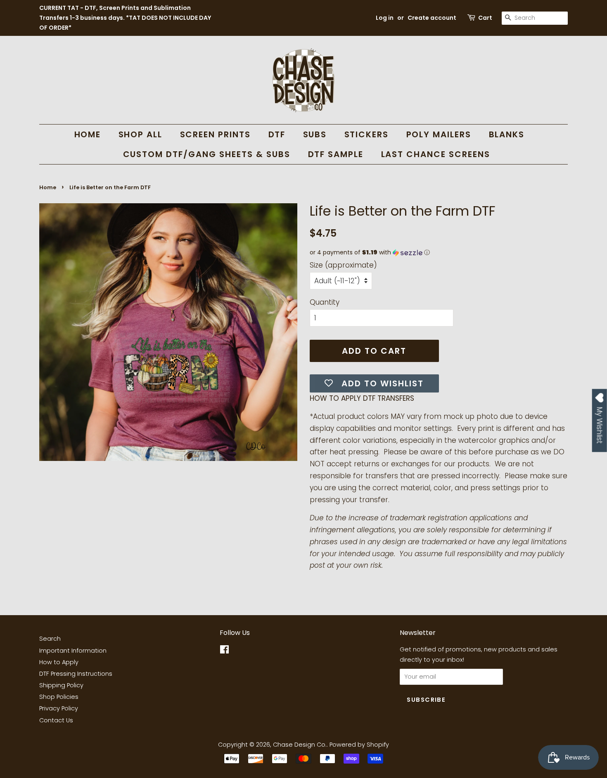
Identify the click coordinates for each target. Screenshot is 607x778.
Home (47, 187)
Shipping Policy (61, 685)
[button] (439, 252)
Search (50, 639)
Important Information (73, 650)
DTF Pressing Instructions (75, 674)
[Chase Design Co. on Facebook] (224, 651)
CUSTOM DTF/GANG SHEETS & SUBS (207, 154)
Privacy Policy (58, 708)
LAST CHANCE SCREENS (436, 154)
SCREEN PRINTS (215, 134)
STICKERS (366, 134)
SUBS (315, 134)
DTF (277, 134)
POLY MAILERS (439, 134)
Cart (485, 18)
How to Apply (58, 662)
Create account (432, 18)
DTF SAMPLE (336, 154)
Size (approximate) (343, 265)
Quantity (324, 302)
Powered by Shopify (359, 744)
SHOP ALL (141, 134)
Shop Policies (58, 697)
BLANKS (507, 134)
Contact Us (56, 720)
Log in (385, 18)
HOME (87, 134)
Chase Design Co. (300, 744)
